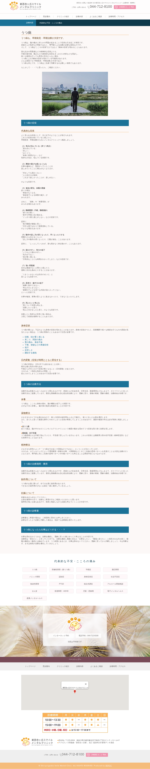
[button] (46, 17)
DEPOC (109, 766)
